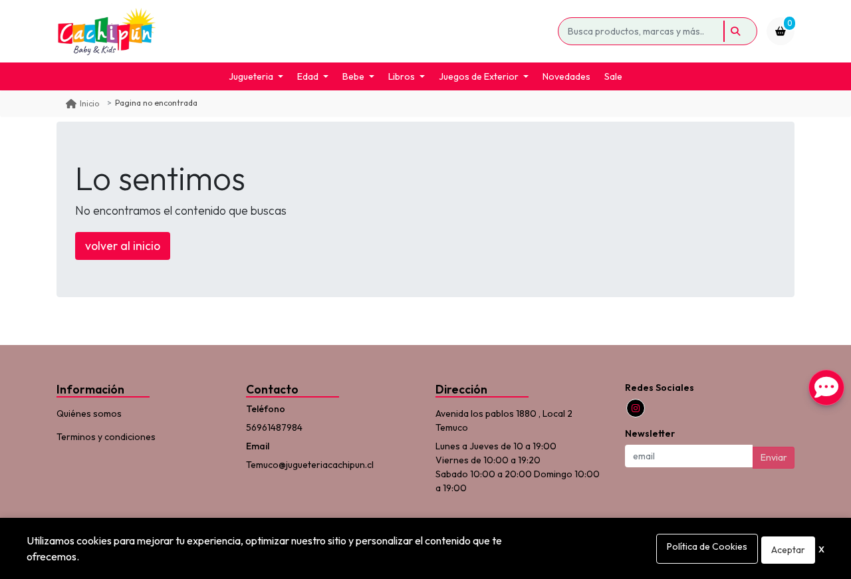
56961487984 (274, 427)
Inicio (89, 103)
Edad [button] (307, 76)
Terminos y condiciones (106, 437)
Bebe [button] (353, 76)
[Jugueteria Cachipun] (305, 31)
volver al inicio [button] (122, 245)
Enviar (774, 457)
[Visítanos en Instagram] (635, 408)
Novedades (566, 76)
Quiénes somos (89, 413)
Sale (613, 76)
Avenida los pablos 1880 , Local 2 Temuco (503, 420)
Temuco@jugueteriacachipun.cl (310, 465)
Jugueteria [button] (251, 76)
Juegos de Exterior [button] (479, 76)
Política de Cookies (707, 546)
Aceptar (788, 550)
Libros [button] (401, 76)
